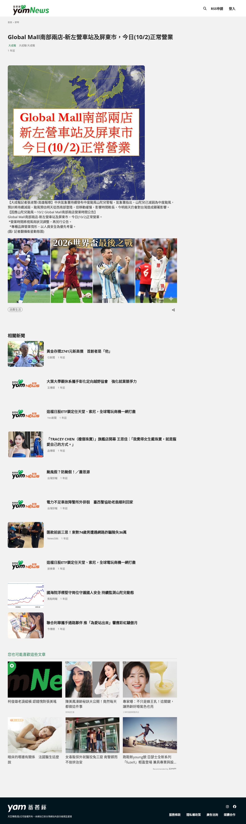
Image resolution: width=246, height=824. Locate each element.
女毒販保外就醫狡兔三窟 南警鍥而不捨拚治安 (91, 760)
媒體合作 (229, 815)
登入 (232, 8)
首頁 (10, 22)
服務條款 (175, 815)
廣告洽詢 (212, 815)
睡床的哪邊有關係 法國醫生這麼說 (33, 760)
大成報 (12, 45)
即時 (17, 22)
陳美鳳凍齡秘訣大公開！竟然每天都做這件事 (91, 704)
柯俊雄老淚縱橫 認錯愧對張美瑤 (32, 701)
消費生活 (15, 310)
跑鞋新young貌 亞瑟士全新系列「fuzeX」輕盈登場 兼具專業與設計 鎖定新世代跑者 (148, 760)
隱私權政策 (193, 815)
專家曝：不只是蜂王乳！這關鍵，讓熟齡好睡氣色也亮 (148, 704)
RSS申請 (217, 8)
